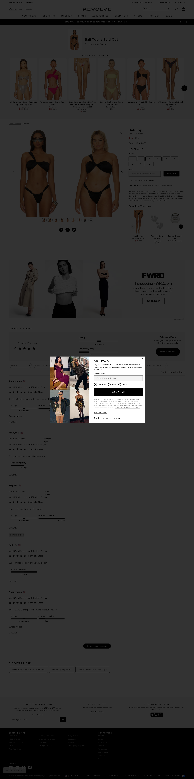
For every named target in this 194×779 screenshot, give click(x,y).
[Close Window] (143, 359)
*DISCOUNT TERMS (100, 413)
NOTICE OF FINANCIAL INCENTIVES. (127, 408)
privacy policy (137, 405)
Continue (118, 392)
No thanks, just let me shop (107, 418)
